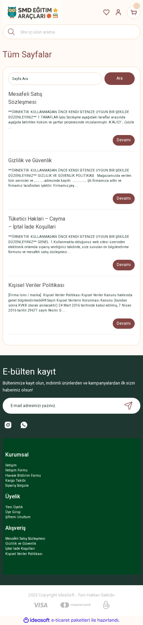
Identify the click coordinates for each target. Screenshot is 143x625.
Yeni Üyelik (14, 507)
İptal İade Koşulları (20, 548)
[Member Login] (118, 12)
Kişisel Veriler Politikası (36, 285)
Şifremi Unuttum (18, 517)
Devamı (124, 140)
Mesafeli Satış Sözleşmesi (25, 538)
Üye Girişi (13, 512)
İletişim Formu (16, 470)
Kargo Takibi (15, 480)
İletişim (11, 465)
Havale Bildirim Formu (23, 475)
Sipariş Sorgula (17, 485)
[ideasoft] (36, 620)
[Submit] (128, 406)
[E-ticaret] (70, 620)
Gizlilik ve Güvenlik (30, 160)
